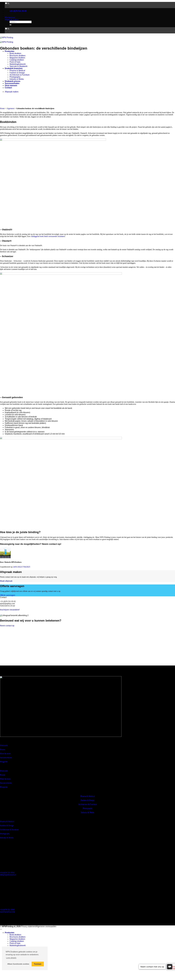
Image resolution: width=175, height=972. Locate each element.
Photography (15, 77)
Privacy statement (28, 926)
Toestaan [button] (37, 964)
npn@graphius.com (7, 912)
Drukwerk (4, 745)
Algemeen (10, 108)
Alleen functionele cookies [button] (18, 964)
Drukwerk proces (12, 81)
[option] (92, 6)
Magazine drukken (17, 58)
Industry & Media (17, 79)
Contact (8, 88)
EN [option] (11, 6)
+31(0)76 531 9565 (7, 873)
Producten (9, 51)
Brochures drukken (17, 56)
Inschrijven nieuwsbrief (9, 610)
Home (2, 108)
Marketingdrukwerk (18, 64)
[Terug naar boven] (1, 929)
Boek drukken (15, 53)
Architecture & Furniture (20, 75)
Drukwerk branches (13, 68)
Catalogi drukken (17, 60)
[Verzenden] (10, 24)
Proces (2, 749)
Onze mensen (11, 85)
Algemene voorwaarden (46, 926)
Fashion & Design (17, 73)
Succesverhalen (12, 83)
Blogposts (4, 762)
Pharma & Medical (17, 71)
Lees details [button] (11, 958)
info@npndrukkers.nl (8, 875)
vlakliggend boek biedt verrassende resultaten (48, 236)
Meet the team (5, 754)
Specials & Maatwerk (18, 66)
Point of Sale (15, 62)
